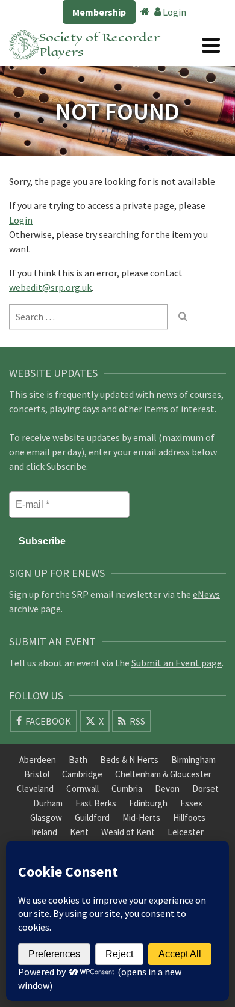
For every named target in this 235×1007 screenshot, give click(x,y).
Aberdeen (37, 759)
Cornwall (82, 788)
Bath (78, 759)
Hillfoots (189, 817)
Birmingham (193, 759)
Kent (79, 832)
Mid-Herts (141, 817)
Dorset (205, 788)
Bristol (36, 774)
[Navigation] (211, 45)
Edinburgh (148, 803)
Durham (48, 803)
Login (173, 12)
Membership (99, 12)
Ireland (44, 832)
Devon (167, 788)
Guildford (92, 817)
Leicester (186, 832)
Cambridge (82, 774)
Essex (191, 803)
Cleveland (35, 788)
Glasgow (46, 817)
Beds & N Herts (129, 759)
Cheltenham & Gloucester (163, 774)
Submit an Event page (176, 663)
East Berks (95, 803)
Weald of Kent (128, 832)
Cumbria (126, 788)
